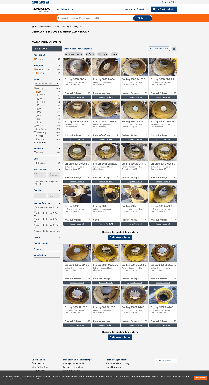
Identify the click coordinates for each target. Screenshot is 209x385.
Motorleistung (40, 255)
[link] (77, 67)
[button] (47, 48)
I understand (200, 378)
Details (37, 237)
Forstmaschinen (43, 26)
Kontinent (38, 148)
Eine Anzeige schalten (165, 9)
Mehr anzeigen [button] (40, 142)
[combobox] (156, 361)
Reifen (56, 26)
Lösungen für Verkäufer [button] (74, 363)
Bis (49, 194)
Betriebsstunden (41, 243)
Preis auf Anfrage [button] (73, 93)
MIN (35, 173)
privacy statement (32, 379)
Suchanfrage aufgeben (120, 237)
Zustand (37, 249)
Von (35, 194)
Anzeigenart (39, 55)
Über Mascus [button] (38, 363)
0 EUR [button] (96, 220)
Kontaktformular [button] (113, 367)
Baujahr (37, 190)
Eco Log (65, 26)
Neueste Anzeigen (42, 203)
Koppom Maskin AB (77, 97)
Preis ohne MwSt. (42, 169)
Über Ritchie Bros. (40, 367)
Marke (36, 79)
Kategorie (38, 65)
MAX (50, 173)
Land (36, 159)
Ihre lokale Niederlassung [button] (117, 363)
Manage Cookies (12, 379)
